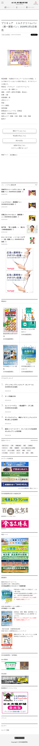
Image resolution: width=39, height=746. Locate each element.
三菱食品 (30, 445)
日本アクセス (5, 445)
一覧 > (36, 184)
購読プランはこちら (19, 131)
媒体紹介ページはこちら (8, 503)
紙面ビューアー (11, 7)
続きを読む (19, 140)
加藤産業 (17, 447)
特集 (11, 447)
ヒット (3, 450)
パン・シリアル (5, 34)
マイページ (20, 738)
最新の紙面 (31, 7)
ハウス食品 (4, 452)
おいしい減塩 (11, 450)
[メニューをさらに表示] (2, 2)
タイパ (18, 452)
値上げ (18, 450)
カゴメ (28, 450)
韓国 (32, 452)
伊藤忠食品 (18, 445)
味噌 (23, 450)
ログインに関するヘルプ (19, 148)
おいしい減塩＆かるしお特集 (28, 447)
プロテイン (4, 447)
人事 (12, 445)
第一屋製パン (13, 154)
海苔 (25, 445)
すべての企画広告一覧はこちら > (28, 488)
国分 (27, 452)
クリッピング (21, 7)
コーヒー (12, 452)
